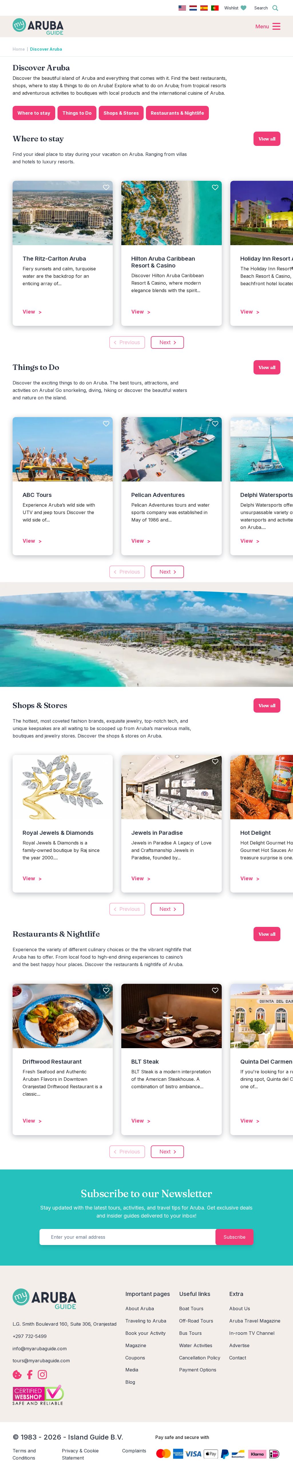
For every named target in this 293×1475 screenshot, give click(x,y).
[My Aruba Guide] (38, 26)
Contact (237, 1358)
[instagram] (42, 1374)
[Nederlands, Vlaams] (193, 8)
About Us (239, 1308)
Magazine (135, 1345)
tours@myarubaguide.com (41, 1360)
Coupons (135, 1358)
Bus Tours (190, 1333)
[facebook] (29, 1374)
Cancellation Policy (199, 1358)
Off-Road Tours (196, 1321)
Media (131, 1370)
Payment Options (197, 1370)
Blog (130, 1382)
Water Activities (195, 1345)
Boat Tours (191, 1308)
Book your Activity (145, 1333)
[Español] (204, 8)
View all (267, 139)
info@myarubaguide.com (40, 1348)
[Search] (275, 8)
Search (261, 7)
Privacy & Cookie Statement (80, 1454)
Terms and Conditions (24, 1454)
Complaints (134, 1451)
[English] (182, 8)
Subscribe (234, 1237)
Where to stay (33, 113)
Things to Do (77, 113)
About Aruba (139, 1308)
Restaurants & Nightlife (177, 113)
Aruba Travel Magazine (254, 1321)
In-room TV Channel (251, 1333)
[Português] (215, 8)
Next (165, 342)
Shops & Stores (121, 113)
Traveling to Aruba (145, 1321)
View (29, 312)
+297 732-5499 (30, 1336)
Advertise (239, 1345)
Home (19, 49)
